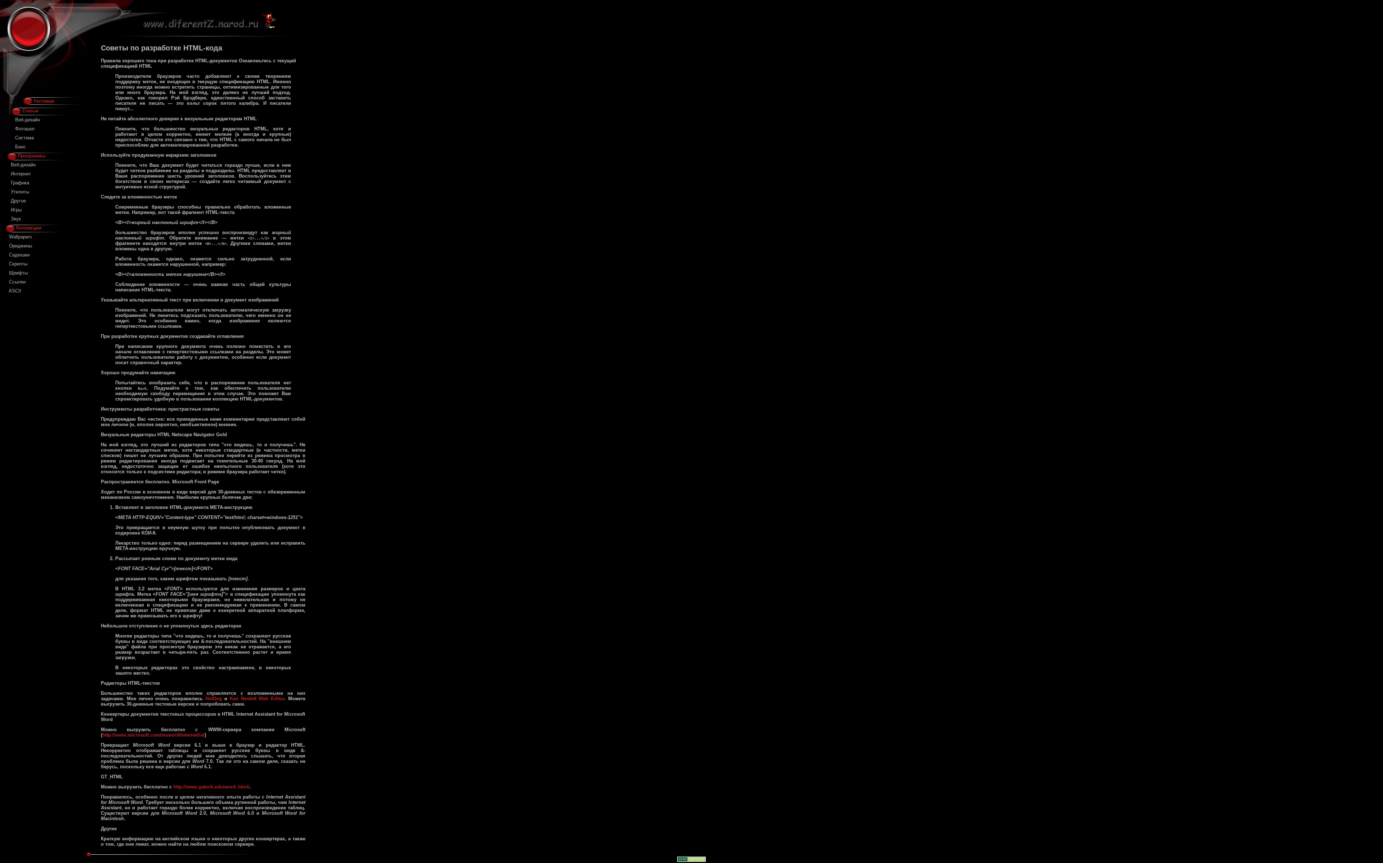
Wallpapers (20, 237)
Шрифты (18, 273)
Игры (16, 210)
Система (24, 137)
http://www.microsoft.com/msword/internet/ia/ (153, 735)
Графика (20, 182)
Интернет (21, 173)
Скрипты (18, 264)
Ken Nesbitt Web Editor (257, 698)
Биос (20, 146)
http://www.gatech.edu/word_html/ (211, 787)
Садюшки (19, 255)
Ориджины (20, 246)
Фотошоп (25, 128)
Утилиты (20, 191)
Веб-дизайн (27, 119)
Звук (16, 219)
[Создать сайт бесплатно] (691, 860)
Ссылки (17, 282)
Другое (18, 201)
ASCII (15, 291)
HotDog (213, 698)
